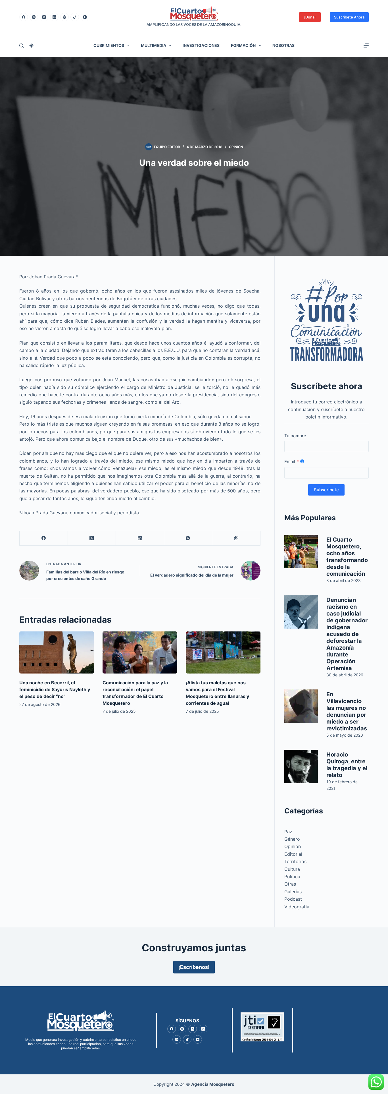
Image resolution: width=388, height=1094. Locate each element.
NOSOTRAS (283, 45)
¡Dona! (310, 17)
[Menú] (366, 45)
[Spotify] (64, 17)
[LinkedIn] (54, 17)
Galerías (293, 891)
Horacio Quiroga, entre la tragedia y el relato (346, 764)
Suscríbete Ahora (349, 17)
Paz (288, 831)
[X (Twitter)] (44, 17)
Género (292, 839)
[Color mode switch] (31, 45)
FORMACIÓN (243, 45)
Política (292, 876)
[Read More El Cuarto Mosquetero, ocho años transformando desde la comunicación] (301, 551)
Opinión (236, 147)
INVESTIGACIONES (201, 45)
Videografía (296, 906)
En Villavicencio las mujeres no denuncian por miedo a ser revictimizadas (346, 711)
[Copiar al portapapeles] (236, 538)
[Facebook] (23, 17)
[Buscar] (21, 45)
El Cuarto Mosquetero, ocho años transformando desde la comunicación (347, 556)
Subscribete (326, 489)
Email (289, 461)
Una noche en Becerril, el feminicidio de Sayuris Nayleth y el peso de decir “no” (54, 689)
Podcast (293, 899)
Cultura (292, 869)
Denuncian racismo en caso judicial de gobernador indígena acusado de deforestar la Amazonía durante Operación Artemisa (347, 634)
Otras (290, 884)
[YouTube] (85, 17)
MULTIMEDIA (153, 45)
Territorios (295, 861)
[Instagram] (34, 17)
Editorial (293, 854)
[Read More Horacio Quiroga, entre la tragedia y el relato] (301, 766)
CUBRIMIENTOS (108, 45)
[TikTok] (74, 17)
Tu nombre (295, 435)
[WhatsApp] (188, 538)
